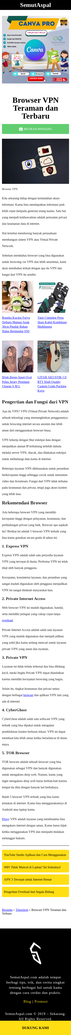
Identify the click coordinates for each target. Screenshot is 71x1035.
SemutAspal (35, 5)
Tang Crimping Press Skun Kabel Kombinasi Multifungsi (52, 322)
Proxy (5, 819)
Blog (27, 1001)
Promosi (41, 1001)
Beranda (7, 910)
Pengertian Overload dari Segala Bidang (29, 892)
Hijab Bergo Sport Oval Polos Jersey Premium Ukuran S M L (17, 382)
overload (7, 620)
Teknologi (22, 910)
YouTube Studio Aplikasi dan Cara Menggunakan (35, 855)
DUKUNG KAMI (35, 1028)
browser (28, 695)
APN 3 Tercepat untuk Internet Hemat (27, 879)
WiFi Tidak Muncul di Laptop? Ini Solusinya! (32, 867)
